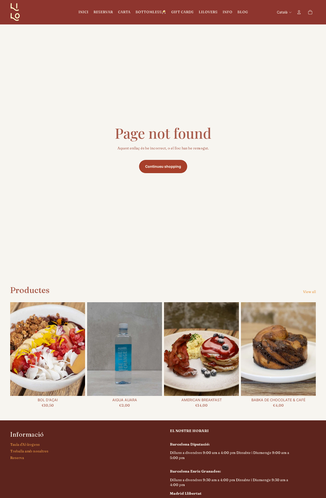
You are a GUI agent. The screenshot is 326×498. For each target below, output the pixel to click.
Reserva (17, 457)
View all (309, 291)
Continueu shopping (163, 166)
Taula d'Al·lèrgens (25, 444)
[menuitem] (83, 12)
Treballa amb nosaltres (29, 451)
